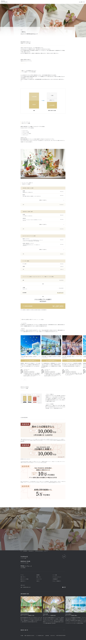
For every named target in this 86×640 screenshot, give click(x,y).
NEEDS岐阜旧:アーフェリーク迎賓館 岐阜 (49, 614)
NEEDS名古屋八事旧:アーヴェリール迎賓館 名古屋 (27, 614)
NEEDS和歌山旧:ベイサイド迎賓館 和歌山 (71, 614)
